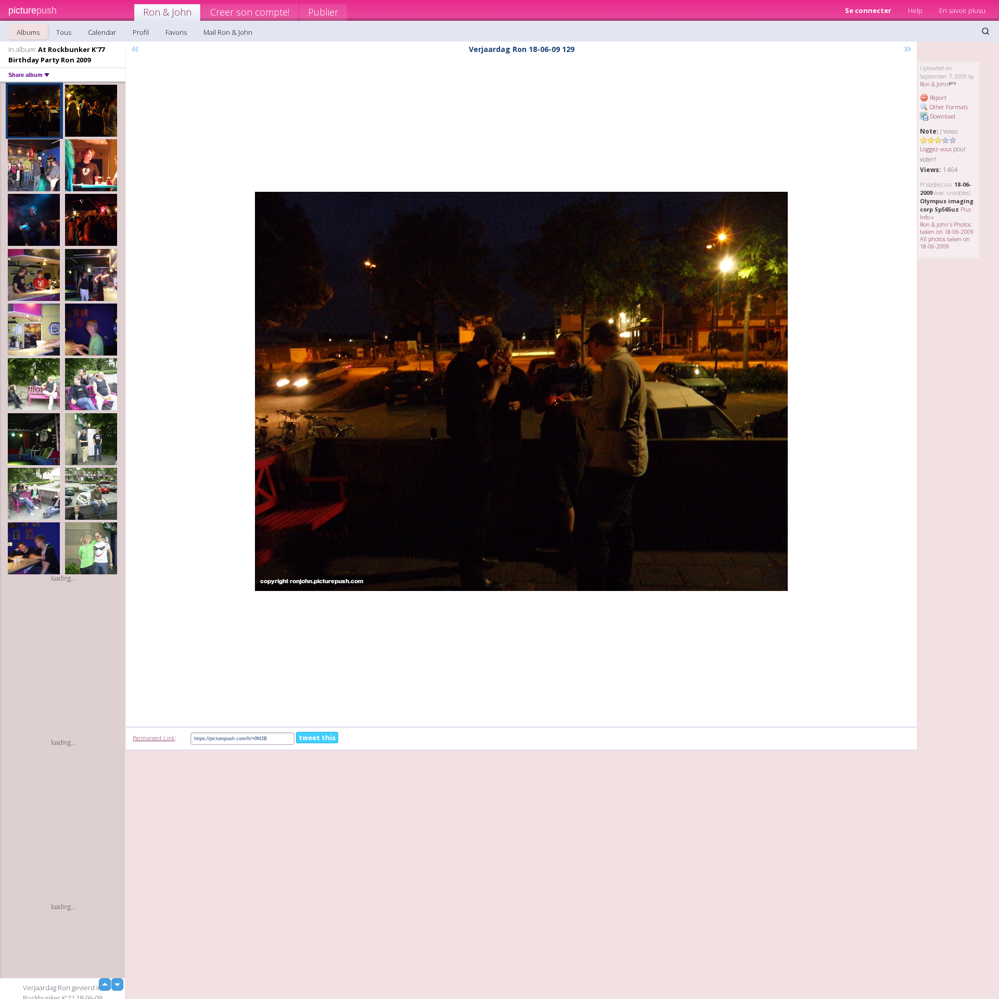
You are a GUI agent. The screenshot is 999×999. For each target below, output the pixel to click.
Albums (28, 32)
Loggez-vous (936, 149)
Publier (323, 12)
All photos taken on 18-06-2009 (945, 242)
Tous (63, 32)
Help (915, 10)
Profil (141, 32)
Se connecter (868, 10)
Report (937, 97)
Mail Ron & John (227, 32)
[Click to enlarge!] (521, 391)
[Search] (985, 31)
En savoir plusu (962, 10)
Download (941, 116)
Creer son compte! (249, 12)
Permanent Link (154, 738)
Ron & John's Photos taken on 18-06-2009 (947, 227)
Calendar (102, 32)
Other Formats (948, 107)
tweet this (317, 737)
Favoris (176, 32)
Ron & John (167, 12)
